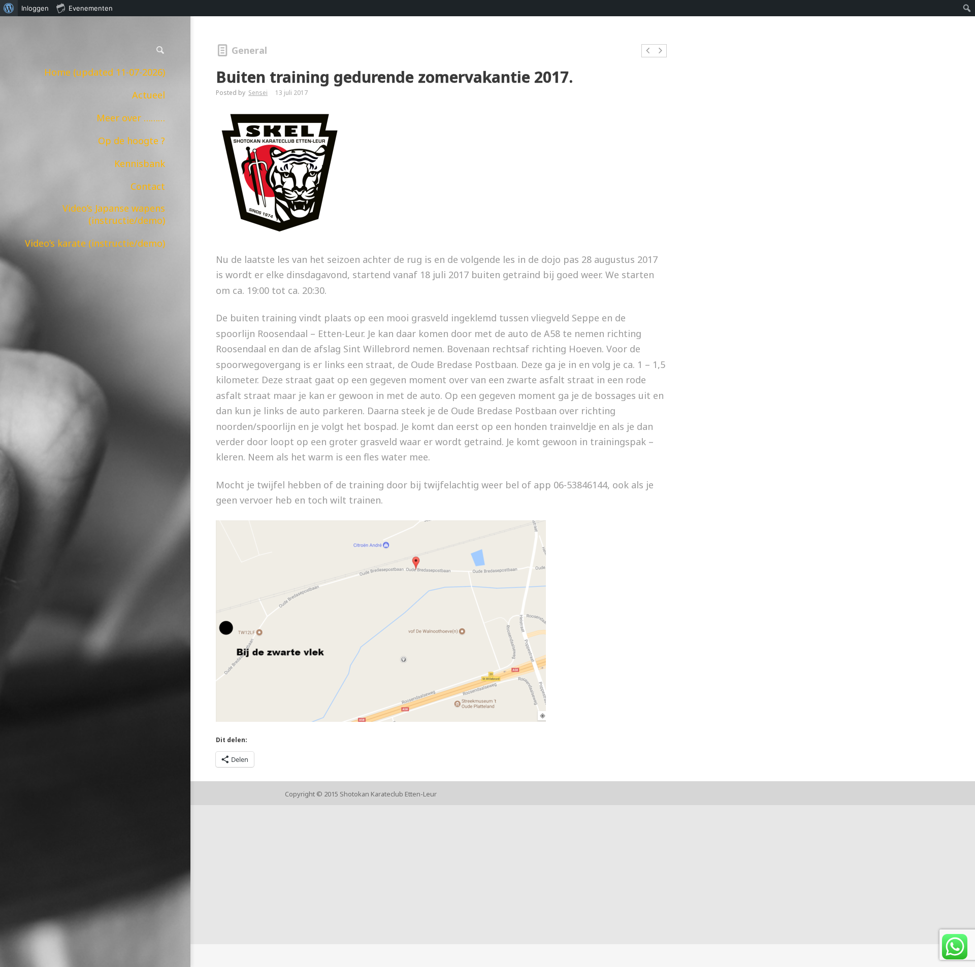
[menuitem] (9, 8)
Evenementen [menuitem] (91, 8)
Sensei (258, 92)
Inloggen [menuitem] (35, 8)
